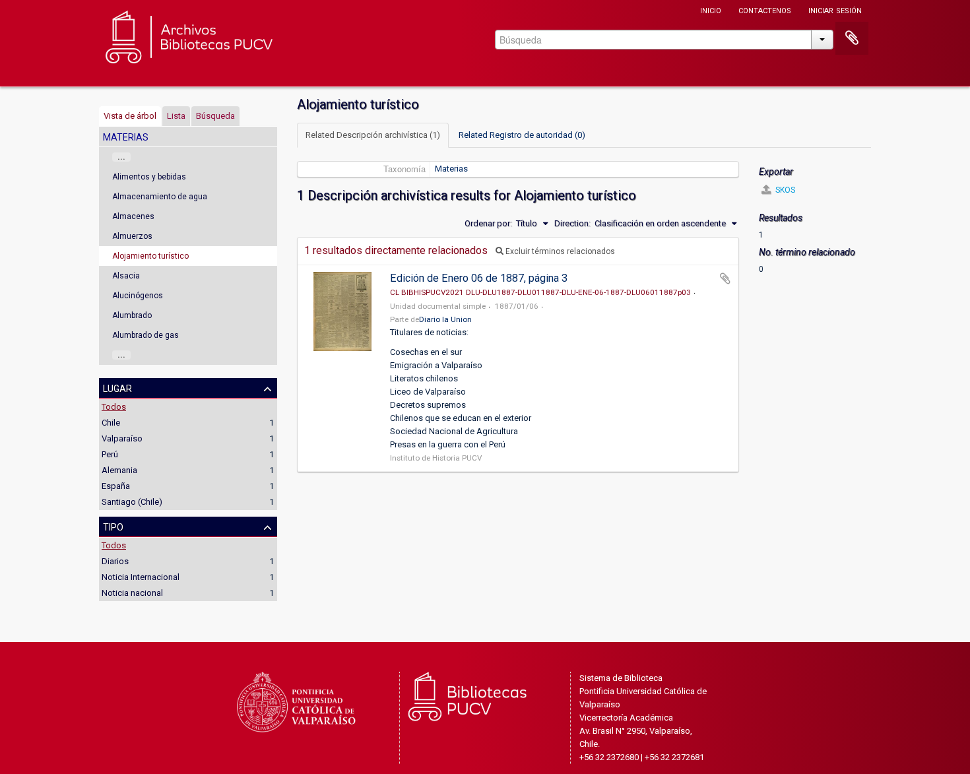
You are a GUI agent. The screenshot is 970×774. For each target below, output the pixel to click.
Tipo (113, 526)
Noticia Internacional (140, 577)
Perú (110, 454)
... (121, 157)
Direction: (572, 223)
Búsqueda (215, 116)
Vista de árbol (130, 116)
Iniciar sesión (835, 9)
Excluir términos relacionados (559, 251)
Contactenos (764, 9)
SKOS (784, 190)
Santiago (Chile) (132, 502)
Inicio (710, 9)
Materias (451, 169)
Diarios (115, 561)
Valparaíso (122, 438)
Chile (111, 423)
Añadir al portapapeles (725, 278)
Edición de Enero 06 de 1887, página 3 (478, 278)
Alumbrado (132, 315)
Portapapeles (851, 38)
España (116, 486)
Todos (114, 407)
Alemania (119, 470)
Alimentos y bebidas (149, 176)
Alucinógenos (137, 295)
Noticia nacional (132, 593)
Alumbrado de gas (145, 335)
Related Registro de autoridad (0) (522, 135)
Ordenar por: (488, 223)
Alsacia (126, 275)
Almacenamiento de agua (159, 196)
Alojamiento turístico (150, 256)
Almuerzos (132, 236)
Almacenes (133, 216)
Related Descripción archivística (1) (373, 135)
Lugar (117, 387)
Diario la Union (445, 319)
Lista (176, 116)
